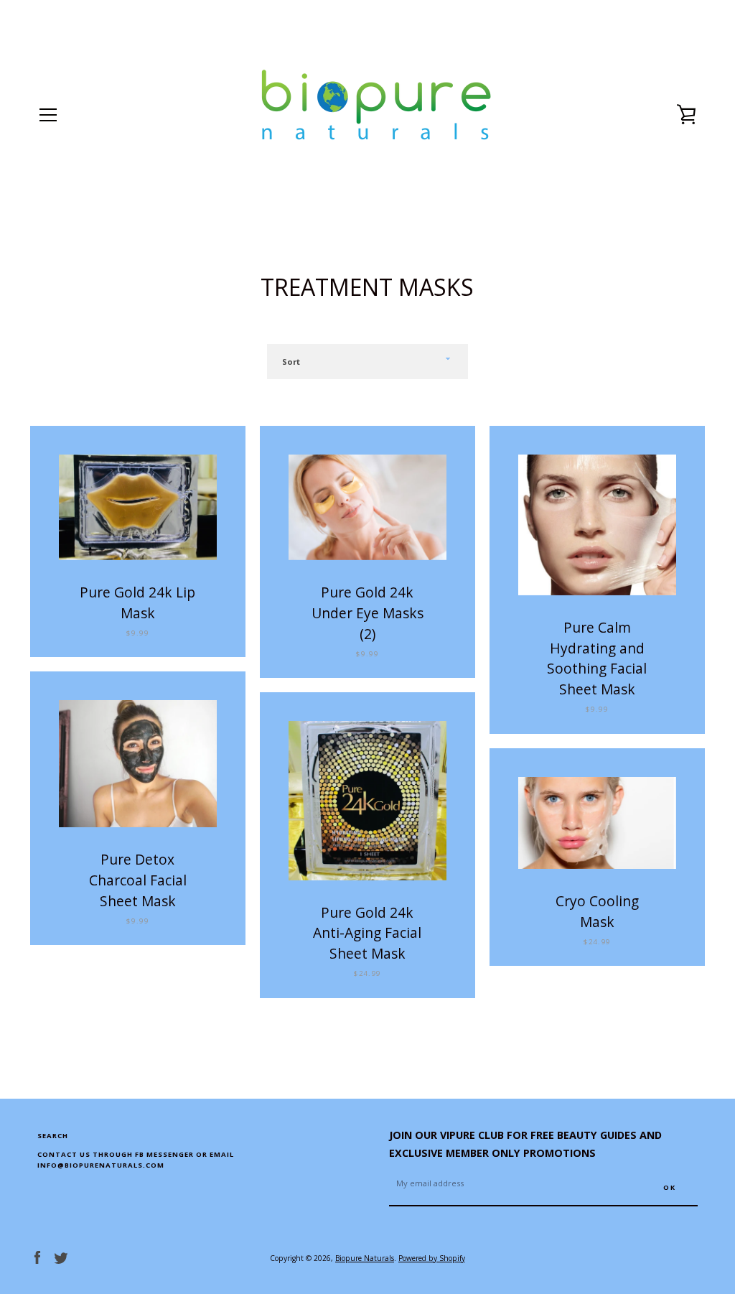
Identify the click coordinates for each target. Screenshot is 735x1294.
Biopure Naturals (364, 1258)
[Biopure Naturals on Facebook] (37, 1256)
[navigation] (48, 115)
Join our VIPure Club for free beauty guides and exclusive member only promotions (525, 1144)
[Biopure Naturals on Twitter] (61, 1256)
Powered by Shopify (431, 1258)
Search (52, 1135)
